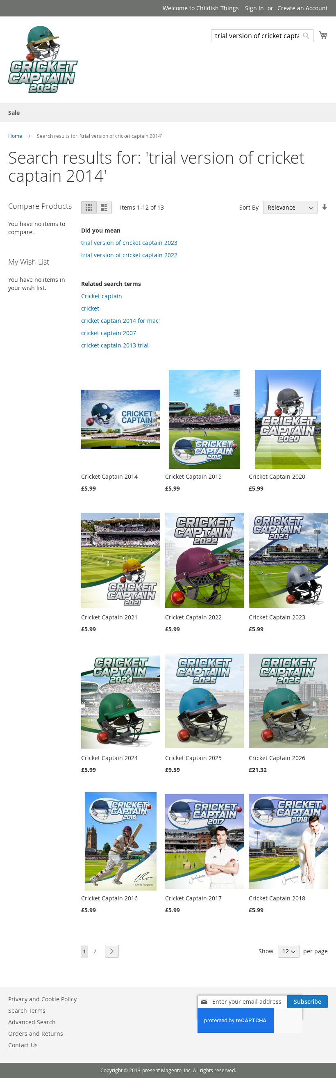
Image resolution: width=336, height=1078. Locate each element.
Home (15, 135)
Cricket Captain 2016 (109, 898)
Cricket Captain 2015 (193, 476)
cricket (90, 308)
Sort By (249, 207)
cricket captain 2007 (108, 333)
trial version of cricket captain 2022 (129, 255)
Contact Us (23, 1045)
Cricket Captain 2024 (109, 758)
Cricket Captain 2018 (277, 898)
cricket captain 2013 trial (115, 345)
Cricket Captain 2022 (193, 617)
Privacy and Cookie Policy (42, 999)
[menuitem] (14, 112)
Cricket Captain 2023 (277, 617)
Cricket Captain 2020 (277, 476)
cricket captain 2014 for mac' (120, 320)
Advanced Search (32, 1022)
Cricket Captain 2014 (109, 476)
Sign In (254, 8)
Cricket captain (101, 296)
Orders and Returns (35, 1033)
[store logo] (43, 59)
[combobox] (262, 35)
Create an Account (302, 8)
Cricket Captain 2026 (277, 758)
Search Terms (26, 1010)
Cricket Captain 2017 (193, 898)
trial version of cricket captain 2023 (129, 243)
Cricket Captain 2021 (109, 617)
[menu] (168, 112)
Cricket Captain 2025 (193, 758)
